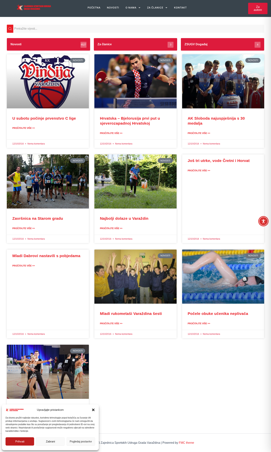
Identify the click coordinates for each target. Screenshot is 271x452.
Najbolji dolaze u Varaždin (124, 218)
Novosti (113, 7)
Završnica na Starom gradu (37, 218)
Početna (94, 7)
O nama (131, 7)
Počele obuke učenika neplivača (218, 313)
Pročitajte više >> (23, 128)
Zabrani (50, 441)
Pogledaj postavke (81, 441)
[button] (93, 410)
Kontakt (180, 7)
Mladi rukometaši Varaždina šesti (131, 313)
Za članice (155, 7)
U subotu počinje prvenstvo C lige (44, 118)
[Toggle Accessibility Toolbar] (263, 221)
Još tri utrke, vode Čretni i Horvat (219, 160)
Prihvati (19, 441)
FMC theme (186, 442)
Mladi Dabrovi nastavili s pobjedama (46, 256)
